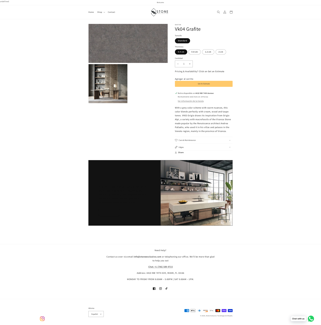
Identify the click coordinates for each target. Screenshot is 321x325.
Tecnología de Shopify (225, 316)
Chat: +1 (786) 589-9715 (160, 266)
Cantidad (179, 58)
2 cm (221, 51)
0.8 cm (194, 51)
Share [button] (181, 152)
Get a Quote (109, 212)
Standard (182, 40)
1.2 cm (208, 51)
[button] (101, 12)
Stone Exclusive (211, 316)
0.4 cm (181, 51)
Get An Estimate (204, 84)
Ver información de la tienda (191, 101)
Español (94, 314)
